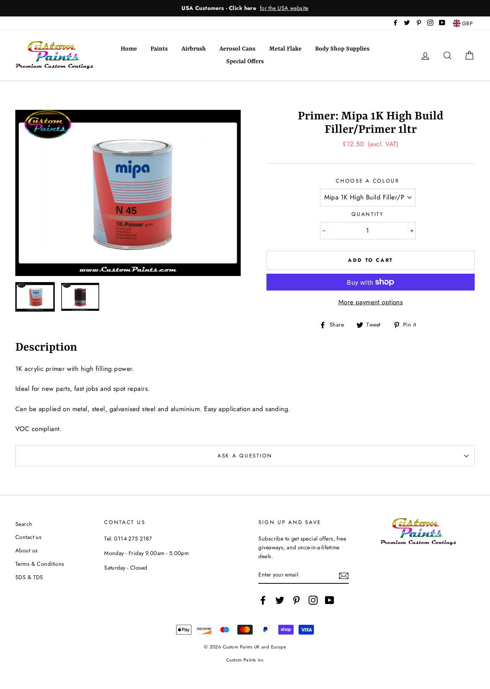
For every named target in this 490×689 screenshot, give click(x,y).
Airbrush (193, 49)
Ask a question (245, 455)
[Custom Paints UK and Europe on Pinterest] (296, 600)
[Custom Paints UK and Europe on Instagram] (313, 600)
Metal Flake (285, 49)
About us (26, 550)
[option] (245, 8)
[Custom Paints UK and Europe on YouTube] (329, 600)
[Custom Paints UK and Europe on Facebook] (263, 600)
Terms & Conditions (39, 564)
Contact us (28, 537)
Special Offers (245, 61)
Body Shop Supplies (342, 49)
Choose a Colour (368, 180)
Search (24, 524)
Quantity (367, 214)
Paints (159, 49)
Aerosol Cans (237, 49)
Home (129, 49)
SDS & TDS (29, 577)
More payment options (370, 302)
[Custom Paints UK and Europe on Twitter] (279, 600)
